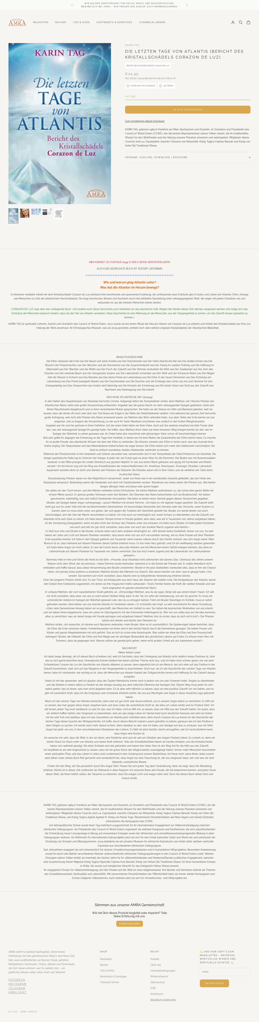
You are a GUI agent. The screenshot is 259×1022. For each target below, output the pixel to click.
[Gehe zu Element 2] (25, 213)
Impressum (156, 993)
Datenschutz (157, 982)
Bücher (60, 22)
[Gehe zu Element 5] (58, 213)
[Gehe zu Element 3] (36, 212)
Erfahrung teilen (129, 923)
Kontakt (154, 959)
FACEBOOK (16, 979)
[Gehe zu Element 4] (47, 212)
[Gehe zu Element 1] (13, 215)
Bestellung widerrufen (163, 999)
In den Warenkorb (187, 109)
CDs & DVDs (81, 22)
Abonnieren (214, 983)
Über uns (155, 964)
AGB (152, 988)
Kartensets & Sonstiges (114, 22)
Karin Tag (132, 45)
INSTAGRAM (17, 984)
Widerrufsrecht (159, 976)
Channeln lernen (152, 22)
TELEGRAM (16, 988)
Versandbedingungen (162, 970)
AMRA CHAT (17, 992)
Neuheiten (40, 22)
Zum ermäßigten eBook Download (144, 121)
